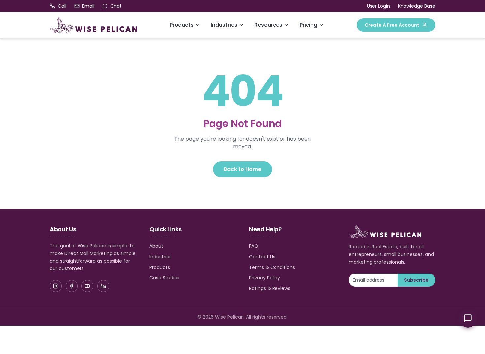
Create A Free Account (392, 25)
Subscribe (416, 280)
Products (182, 25)
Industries (224, 25)
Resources (268, 25)
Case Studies (164, 277)
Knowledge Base (416, 6)
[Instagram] (56, 286)
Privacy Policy (264, 277)
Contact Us (262, 256)
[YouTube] (87, 286)
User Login (378, 6)
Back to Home (242, 169)
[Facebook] (72, 286)
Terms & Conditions (272, 267)
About (156, 246)
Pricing (308, 25)
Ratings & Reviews (269, 288)
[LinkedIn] (103, 286)
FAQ (253, 246)
